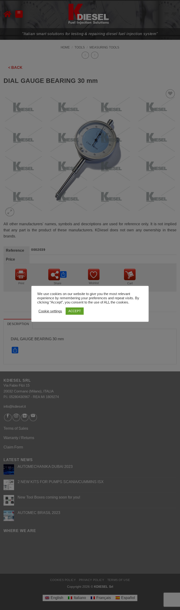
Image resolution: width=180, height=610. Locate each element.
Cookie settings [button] (50, 311)
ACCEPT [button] (74, 311)
